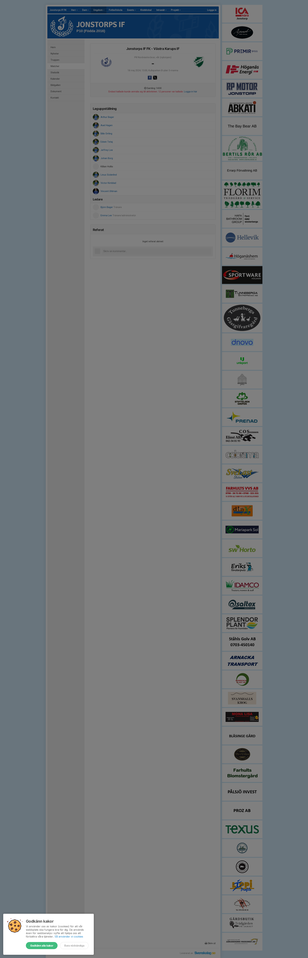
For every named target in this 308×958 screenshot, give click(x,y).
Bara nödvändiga (74, 945)
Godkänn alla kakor (41, 945)
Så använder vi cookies (68, 936)
